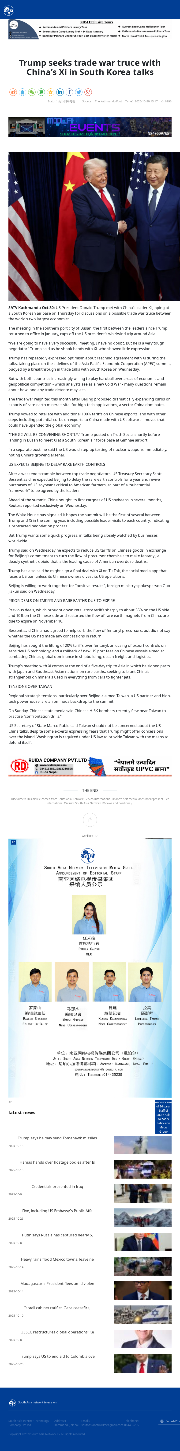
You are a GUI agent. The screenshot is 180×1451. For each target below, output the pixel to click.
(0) (96, 836)
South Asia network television (37, 1402)
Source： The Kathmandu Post (102, 101)
